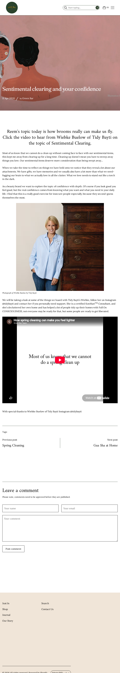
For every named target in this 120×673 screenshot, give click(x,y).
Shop (5, 609)
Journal (6, 614)
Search (45, 603)
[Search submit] (97, 7)
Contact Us (47, 609)
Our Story (7, 620)
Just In (5, 603)
